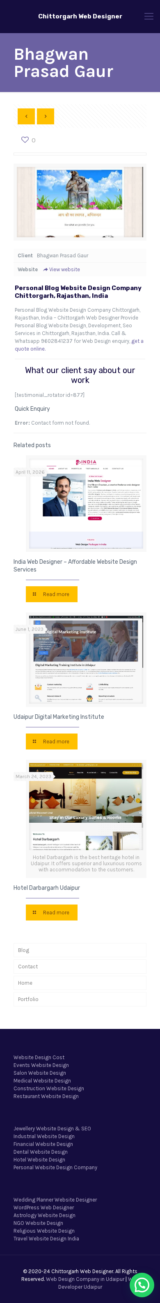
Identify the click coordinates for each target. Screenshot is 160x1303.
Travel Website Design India (46, 1238)
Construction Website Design (49, 1088)
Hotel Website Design (39, 1160)
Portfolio (28, 999)
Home (25, 983)
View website (64, 269)
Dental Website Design (41, 1152)
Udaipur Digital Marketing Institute (59, 716)
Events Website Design (41, 1065)
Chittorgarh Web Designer (80, 16)
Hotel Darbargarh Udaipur (47, 887)
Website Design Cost (39, 1057)
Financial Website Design (43, 1144)
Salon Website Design (40, 1073)
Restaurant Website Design (46, 1096)
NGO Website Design (38, 1223)
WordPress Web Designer (44, 1207)
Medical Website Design (42, 1081)
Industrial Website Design (44, 1136)
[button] (142, 1285)
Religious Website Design (44, 1231)
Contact (28, 966)
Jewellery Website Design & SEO (52, 1128)
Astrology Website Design (44, 1215)
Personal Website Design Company (55, 1167)
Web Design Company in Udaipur (85, 1279)
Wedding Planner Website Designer (55, 1200)
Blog (23, 950)
